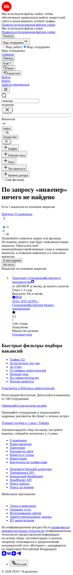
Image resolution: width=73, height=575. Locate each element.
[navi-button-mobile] (6, 89)
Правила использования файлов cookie (28, 32)
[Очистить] (7, 110)
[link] (8, 68)
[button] (6, 77)
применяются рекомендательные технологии (36, 529)
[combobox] (20, 101)
